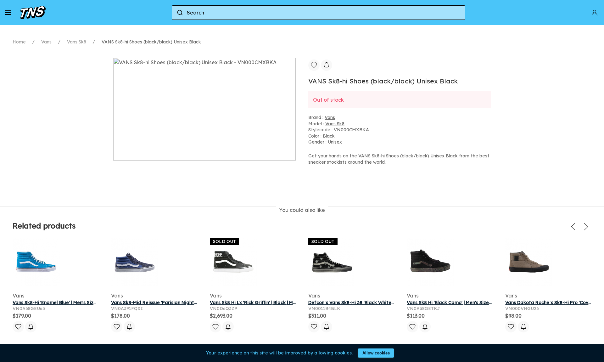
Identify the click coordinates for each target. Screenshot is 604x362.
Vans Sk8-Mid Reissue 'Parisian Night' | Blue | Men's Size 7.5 (176, 302)
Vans (46, 42)
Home (19, 42)
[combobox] (318, 12)
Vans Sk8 (76, 42)
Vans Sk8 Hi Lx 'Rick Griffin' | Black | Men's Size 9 (263, 302)
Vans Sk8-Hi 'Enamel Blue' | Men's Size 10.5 (59, 302)
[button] (8, 12)
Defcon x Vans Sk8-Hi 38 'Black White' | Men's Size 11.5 (368, 302)
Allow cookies (376, 353)
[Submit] (179, 13)
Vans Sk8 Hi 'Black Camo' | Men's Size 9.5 (451, 302)
